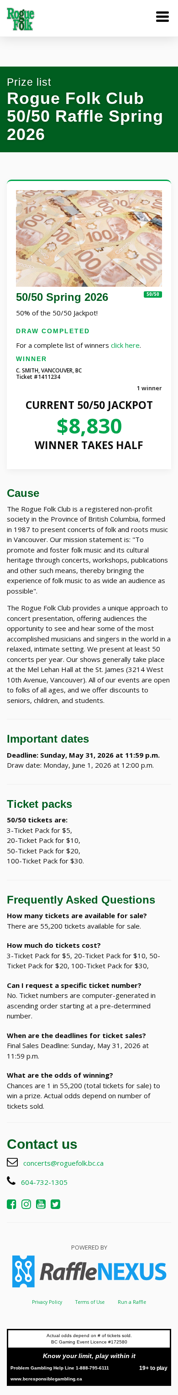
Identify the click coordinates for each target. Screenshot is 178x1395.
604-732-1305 (44, 1182)
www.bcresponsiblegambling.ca (46, 1378)
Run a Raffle (132, 1302)
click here (125, 345)
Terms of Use (90, 1302)
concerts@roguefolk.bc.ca (63, 1163)
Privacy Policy (47, 1302)
